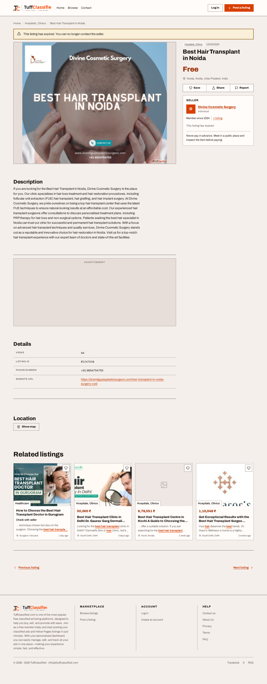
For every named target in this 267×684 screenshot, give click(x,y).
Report (244, 87)
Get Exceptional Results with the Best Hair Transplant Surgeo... (224, 519)
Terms (206, 632)
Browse (73, 7)
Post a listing (87, 619)
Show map (29, 426)
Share (220, 87)
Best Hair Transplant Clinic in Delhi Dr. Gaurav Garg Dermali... (101, 519)
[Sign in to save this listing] (65, 468)
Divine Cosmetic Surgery (217, 107)
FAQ (205, 639)
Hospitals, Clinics (194, 44)
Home (60, 7)
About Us (208, 619)
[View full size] (94, 103)
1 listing (217, 118)
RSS (251, 662)
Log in (215, 7)
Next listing (241, 567)
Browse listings (89, 613)
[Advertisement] (94, 294)
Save (197, 87)
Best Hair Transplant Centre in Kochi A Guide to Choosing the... (163, 519)
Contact (86, 7)
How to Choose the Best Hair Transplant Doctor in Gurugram (40, 512)
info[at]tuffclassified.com (63, 662)
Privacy (207, 626)
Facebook (233, 662)
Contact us (209, 613)
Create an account (152, 619)
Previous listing (28, 567)
